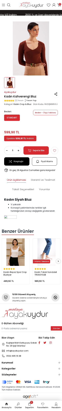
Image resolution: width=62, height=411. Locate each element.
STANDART (12, 117)
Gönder (56, 328)
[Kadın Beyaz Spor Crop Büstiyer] (15, 252)
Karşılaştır (18, 161)
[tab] (16, 180)
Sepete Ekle (38, 150)
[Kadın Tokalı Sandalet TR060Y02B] (46, 252)
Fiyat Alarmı (47, 161)
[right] (58, 261)
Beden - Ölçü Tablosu (45, 112)
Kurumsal (7, 362)
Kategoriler (9, 368)
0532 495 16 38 (13, 355)
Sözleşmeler (9, 374)
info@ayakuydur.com (17, 350)
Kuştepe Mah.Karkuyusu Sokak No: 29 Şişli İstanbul (21, 344)
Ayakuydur (10, 92)
